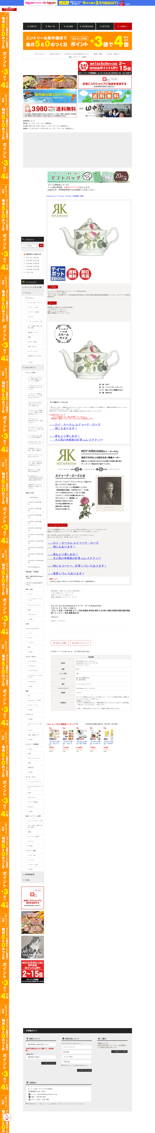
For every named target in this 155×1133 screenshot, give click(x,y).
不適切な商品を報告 (83, 651)
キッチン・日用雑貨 (72, 196)
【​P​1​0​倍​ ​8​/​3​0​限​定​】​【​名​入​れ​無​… (54, 743)
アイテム (61, 196)
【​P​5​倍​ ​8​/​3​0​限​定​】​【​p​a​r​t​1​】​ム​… (68, 743)
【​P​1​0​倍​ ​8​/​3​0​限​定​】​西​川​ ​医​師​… (81, 743)
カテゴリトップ (51, 196)
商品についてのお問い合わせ (62, 651)
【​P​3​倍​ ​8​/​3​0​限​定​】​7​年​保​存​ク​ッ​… (109, 743)
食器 (81, 196)
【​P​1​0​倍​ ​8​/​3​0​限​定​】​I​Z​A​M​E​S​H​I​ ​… (95, 743)
